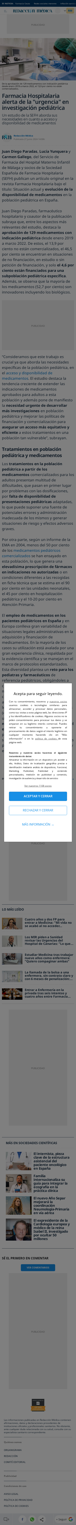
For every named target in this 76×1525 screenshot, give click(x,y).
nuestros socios (58, 701)
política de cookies (46, 738)
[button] (38, 786)
